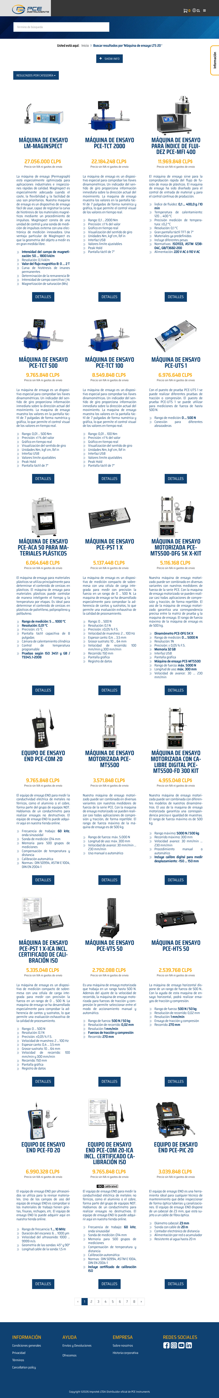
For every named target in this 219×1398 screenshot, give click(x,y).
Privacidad (18, 1352)
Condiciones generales (26, 1345)
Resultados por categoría (35, 75)
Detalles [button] (43, 297)
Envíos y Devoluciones (77, 1345)
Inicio (85, 45)
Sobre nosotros (123, 1345)
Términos (18, 1360)
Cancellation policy (24, 1367)
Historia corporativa (125, 1352)
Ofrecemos (69, 1355)
